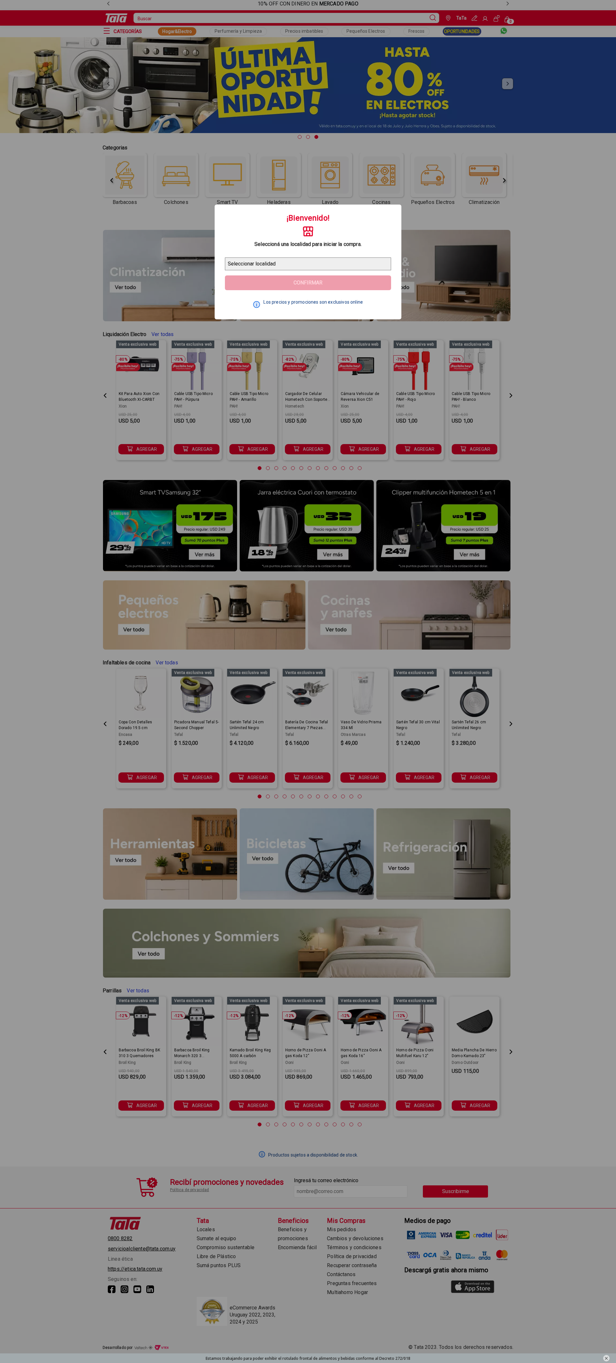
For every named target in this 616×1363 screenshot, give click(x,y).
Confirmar (308, 283)
